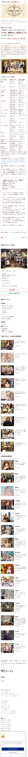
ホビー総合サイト (4, 702)
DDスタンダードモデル (7, 307)
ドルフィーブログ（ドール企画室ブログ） (10, 695)
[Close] (24, 733)
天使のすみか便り (11, 1)
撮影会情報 (23, 38)
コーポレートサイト (5, 678)
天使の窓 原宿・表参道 (6, 728)
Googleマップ (6, 278)
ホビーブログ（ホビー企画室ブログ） (9, 713)
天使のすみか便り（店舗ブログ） (8, 693)
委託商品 (4, 312)
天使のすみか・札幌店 (5, 720)
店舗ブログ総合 (4, 20)
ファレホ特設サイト (5, 709)
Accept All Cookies (12, 749)
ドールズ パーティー (7, 319)
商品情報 (3, 303)
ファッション (5, 310)
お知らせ (4, 324)
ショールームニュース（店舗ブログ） (9, 711)
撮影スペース (10, 38)
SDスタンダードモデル (7, 305)
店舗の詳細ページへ (14, 289)
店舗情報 (3, 322)
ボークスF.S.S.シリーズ (6, 705)
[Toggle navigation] (24, 2)
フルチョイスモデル (7, 308)
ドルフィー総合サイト (5, 691)
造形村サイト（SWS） (6, 707)
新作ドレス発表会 (6, 318)
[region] (13, 744)
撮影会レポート (17, 38)
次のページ (24, 237)
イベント (3, 314)
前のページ (3, 237)
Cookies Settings (13, 752)
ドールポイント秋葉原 (5, 726)
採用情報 (3, 681)
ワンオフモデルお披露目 (8, 316)
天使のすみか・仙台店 (14, 20)
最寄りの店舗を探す (15, 293)
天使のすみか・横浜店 (5, 730)
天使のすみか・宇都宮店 (6, 724)
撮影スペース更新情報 (7, 331)
